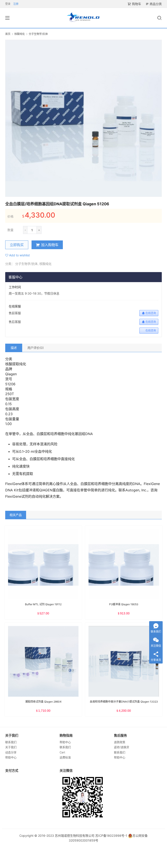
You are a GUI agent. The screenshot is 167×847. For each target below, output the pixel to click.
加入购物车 (49, 245)
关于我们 (11, 747)
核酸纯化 (45, 264)
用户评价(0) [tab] (35, 348)
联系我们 (11, 742)
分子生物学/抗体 (26, 264)
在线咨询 (150, 313)
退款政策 (119, 742)
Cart (62, 752)
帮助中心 (11, 757)
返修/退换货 (121, 747)
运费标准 (65, 757)
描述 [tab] (14, 348)
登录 (7, 3)
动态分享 (11, 752)
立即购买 (17, 245)
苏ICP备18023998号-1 (111, 835)
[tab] (13, 348)
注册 (15, 3)
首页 (7, 34)
